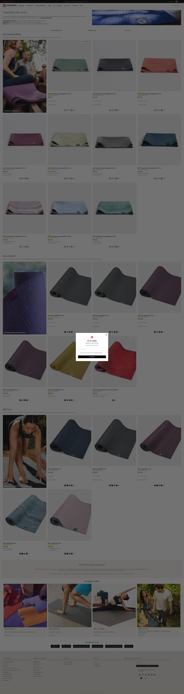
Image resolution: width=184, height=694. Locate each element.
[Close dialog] (106, 334)
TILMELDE (92, 357)
